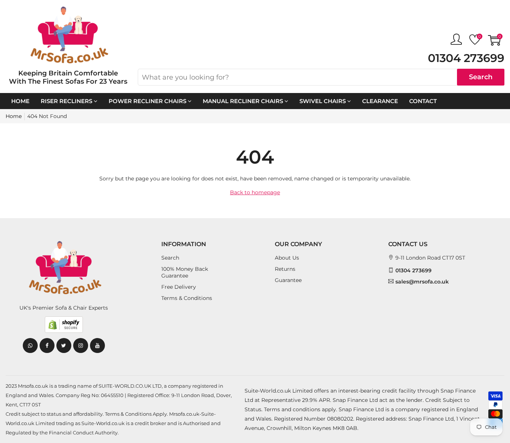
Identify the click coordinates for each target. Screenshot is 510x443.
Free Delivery (178, 287)
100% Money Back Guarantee (184, 272)
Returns (285, 269)
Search (480, 77)
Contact (423, 101)
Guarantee (288, 280)
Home (20, 101)
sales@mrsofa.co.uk (422, 281)
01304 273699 (466, 58)
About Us (287, 257)
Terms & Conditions (186, 298)
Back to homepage (255, 192)
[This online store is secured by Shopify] (64, 324)
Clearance (380, 101)
